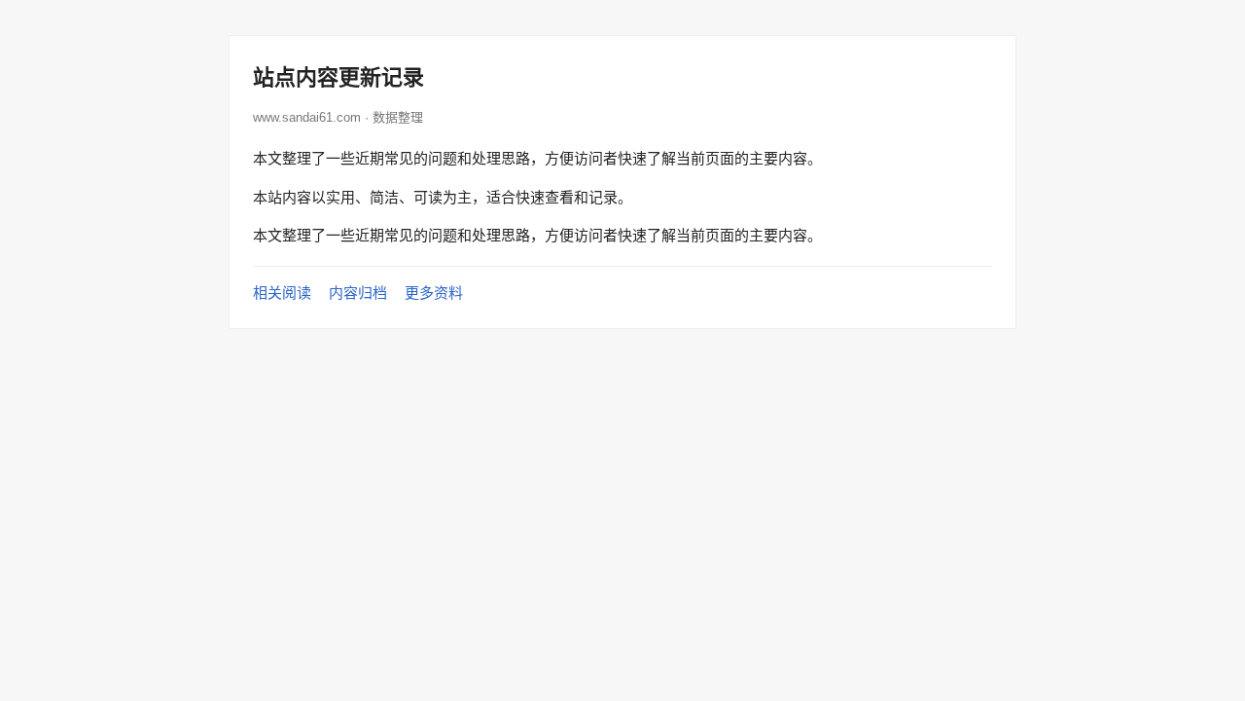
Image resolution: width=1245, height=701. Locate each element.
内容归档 (358, 292)
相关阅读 (282, 292)
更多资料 (434, 292)
